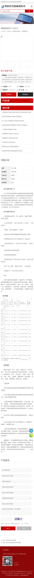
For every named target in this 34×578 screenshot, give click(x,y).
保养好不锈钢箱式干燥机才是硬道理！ (12, 116)
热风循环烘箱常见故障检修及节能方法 (12, 151)
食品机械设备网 (24, 575)
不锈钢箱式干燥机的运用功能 (10, 138)
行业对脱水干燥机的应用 (8, 142)
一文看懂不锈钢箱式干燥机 (9, 129)
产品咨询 (8, 94)
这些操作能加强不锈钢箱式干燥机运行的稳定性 (14, 125)
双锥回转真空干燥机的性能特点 (10, 146)
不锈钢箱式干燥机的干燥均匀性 (10, 133)
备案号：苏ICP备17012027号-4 (18, 573)
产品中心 (8, 31)
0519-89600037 (31, 431)
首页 (4, 31)
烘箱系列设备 (16, 31)
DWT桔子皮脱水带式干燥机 (13, 542)
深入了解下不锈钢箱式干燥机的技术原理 (13, 121)
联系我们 (25, 94)
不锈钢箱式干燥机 (26, 31)
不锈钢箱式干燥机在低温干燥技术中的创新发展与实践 (16, 112)
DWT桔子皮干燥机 (11, 540)
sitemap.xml (10, 575)
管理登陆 (29, 573)
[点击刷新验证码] (18, 519)
